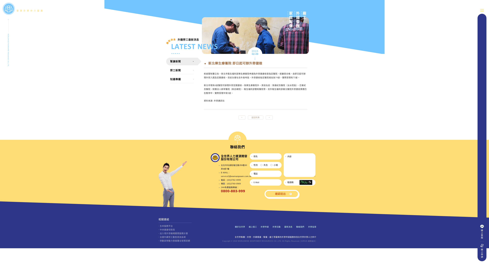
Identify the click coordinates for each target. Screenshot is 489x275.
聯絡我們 (300, 227)
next (269, 117)
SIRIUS (304, 241)
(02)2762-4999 (234, 180)
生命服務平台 (166, 226)
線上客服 (482, 234)
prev (241, 117)
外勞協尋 (312, 227)
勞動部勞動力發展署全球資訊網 (175, 241)
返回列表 (256, 117)
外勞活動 (277, 227)
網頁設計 (311, 241)
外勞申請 (265, 227)
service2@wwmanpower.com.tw (236, 176)
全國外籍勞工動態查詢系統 (173, 237)
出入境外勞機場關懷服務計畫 (174, 233)
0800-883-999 (233, 191)
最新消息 (288, 227)
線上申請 (482, 253)
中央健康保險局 (167, 230)
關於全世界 (240, 227)
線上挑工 (253, 227)
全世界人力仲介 (30, 8)
